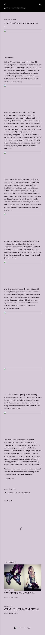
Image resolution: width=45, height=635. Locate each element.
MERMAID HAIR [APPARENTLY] (21, 609)
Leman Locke (9, 57)
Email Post (12, 489)
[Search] (40, 3)
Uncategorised (25, 492)
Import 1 (11, 492)
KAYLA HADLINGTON (14, 8)
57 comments (13, 597)
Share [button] (6, 489)
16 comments (13, 613)
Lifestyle (17, 492)
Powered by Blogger (24, 628)
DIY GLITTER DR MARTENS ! (19, 593)
